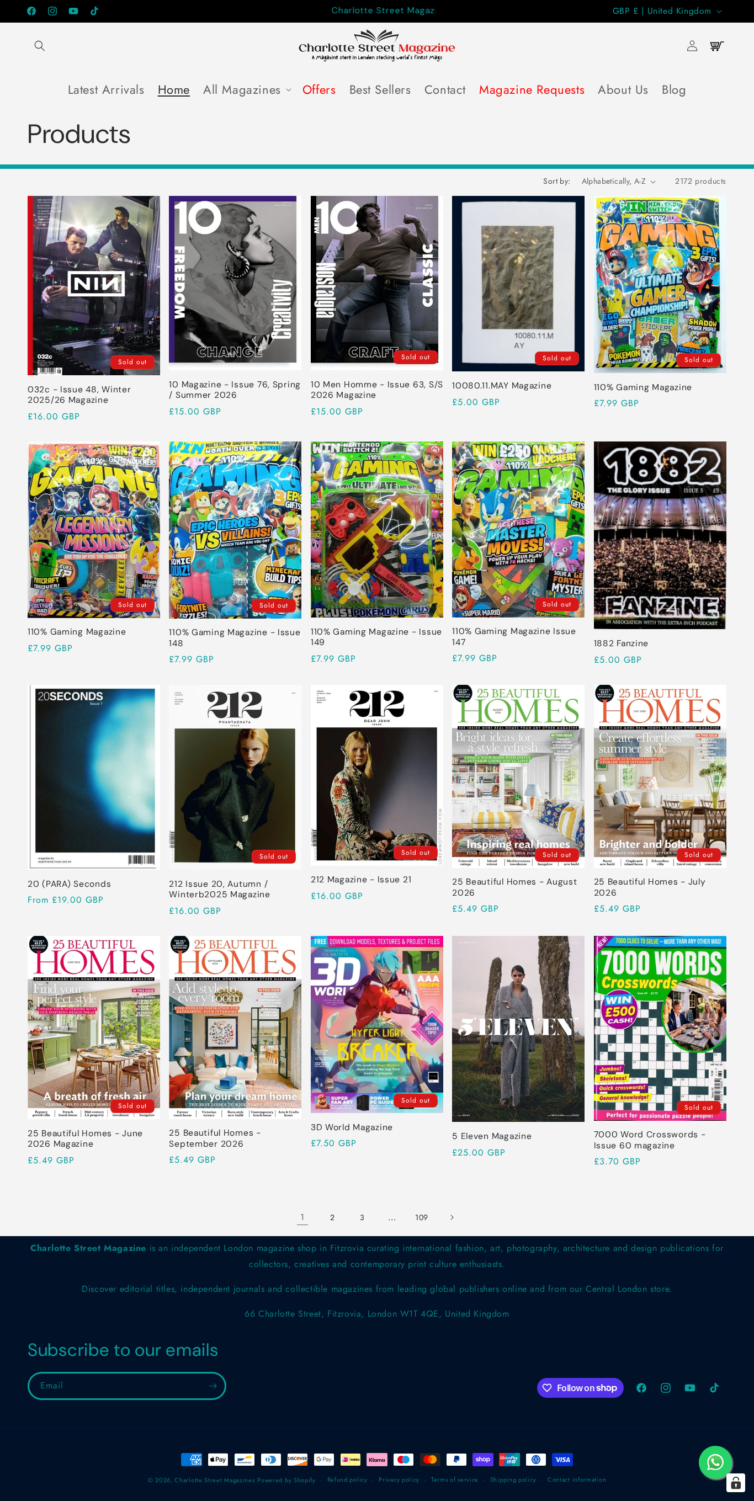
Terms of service (455, 1479)
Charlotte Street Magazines (214, 1480)
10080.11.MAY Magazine (501, 386)
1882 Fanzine (621, 643)
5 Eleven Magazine (492, 1136)
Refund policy (347, 1479)
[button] (40, 46)
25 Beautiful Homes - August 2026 (514, 887)
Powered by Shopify (286, 1480)
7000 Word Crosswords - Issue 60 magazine (650, 1140)
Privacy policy (399, 1479)
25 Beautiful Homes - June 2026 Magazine (85, 1139)
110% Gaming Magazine (643, 387)
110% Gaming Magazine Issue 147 (514, 636)
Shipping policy (513, 1479)
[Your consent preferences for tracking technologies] (735, 1482)
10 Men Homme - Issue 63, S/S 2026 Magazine (377, 390)
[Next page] (451, 1217)
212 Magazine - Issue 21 (361, 880)
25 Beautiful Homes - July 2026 (650, 887)
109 (421, 1217)
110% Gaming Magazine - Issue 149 (376, 637)
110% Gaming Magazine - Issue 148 (234, 637)
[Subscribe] (212, 1386)
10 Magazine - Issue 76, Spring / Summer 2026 (235, 390)
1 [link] (302, 1217)
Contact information (577, 1479)
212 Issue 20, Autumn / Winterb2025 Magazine (219, 889)
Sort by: (556, 181)
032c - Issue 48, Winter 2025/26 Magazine (79, 395)
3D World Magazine (352, 1127)
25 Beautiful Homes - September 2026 (215, 1138)
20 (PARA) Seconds (69, 884)
